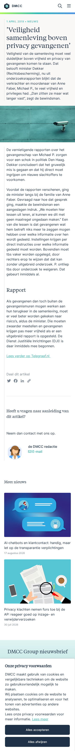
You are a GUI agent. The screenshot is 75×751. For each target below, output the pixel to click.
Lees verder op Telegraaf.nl (28, 356)
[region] (37, 704)
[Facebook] (15, 381)
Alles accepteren (37, 730)
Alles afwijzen (37, 742)
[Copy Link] (28, 381)
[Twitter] (8, 381)
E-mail (36, 451)
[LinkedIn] (22, 381)
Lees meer (40, 719)
